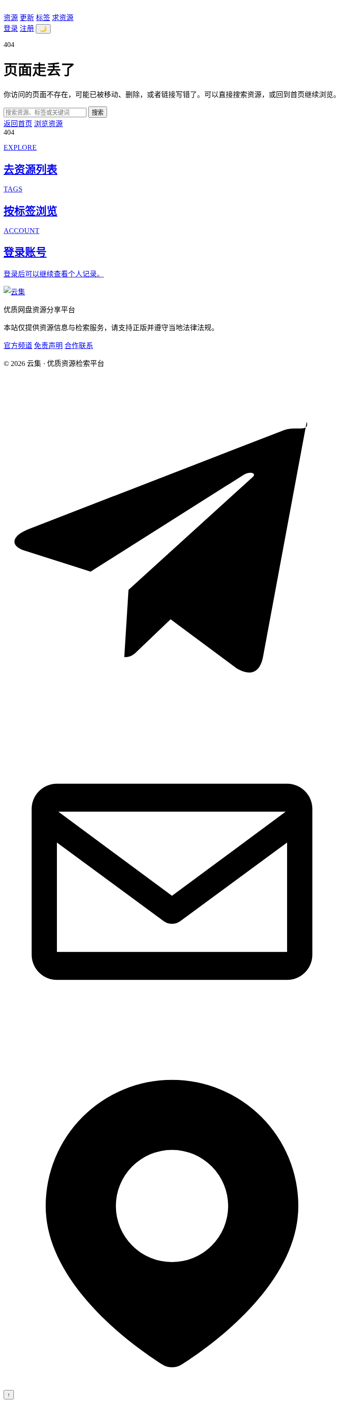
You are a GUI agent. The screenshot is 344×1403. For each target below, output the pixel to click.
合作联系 (78, 345)
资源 (11, 17)
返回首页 (18, 124)
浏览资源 (48, 124)
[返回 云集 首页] (14, 292)
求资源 (62, 17)
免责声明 (48, 345)
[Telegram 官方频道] (172, 709)
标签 (43, 17)
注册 (27, 28)
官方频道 (18, 345)
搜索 (97, 112)
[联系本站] (172, 1386)
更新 (27, 17)
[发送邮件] (172, 1047)
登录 (11, 28)
